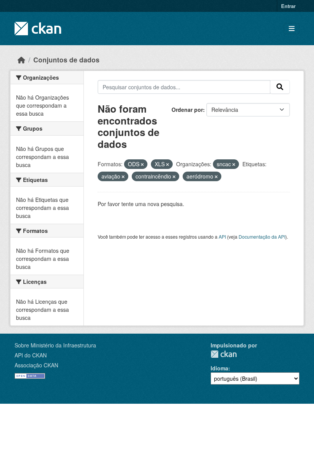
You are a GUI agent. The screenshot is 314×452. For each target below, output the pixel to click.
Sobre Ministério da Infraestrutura (55, 345)
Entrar (288, 6)
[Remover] (142, 164)
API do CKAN (31, 355)
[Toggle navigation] (291, 28)
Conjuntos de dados (66, 59)
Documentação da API (262, 236)
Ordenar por (187, 109)
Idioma (219, 368)
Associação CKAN (36, 365)
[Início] (21, 59)
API (222, 236)
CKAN (224, 354)
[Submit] (280, 87)
